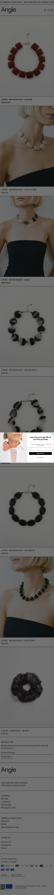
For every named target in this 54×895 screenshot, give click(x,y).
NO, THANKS (41, 457)
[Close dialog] (52, 434)
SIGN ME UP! (40, 453)
